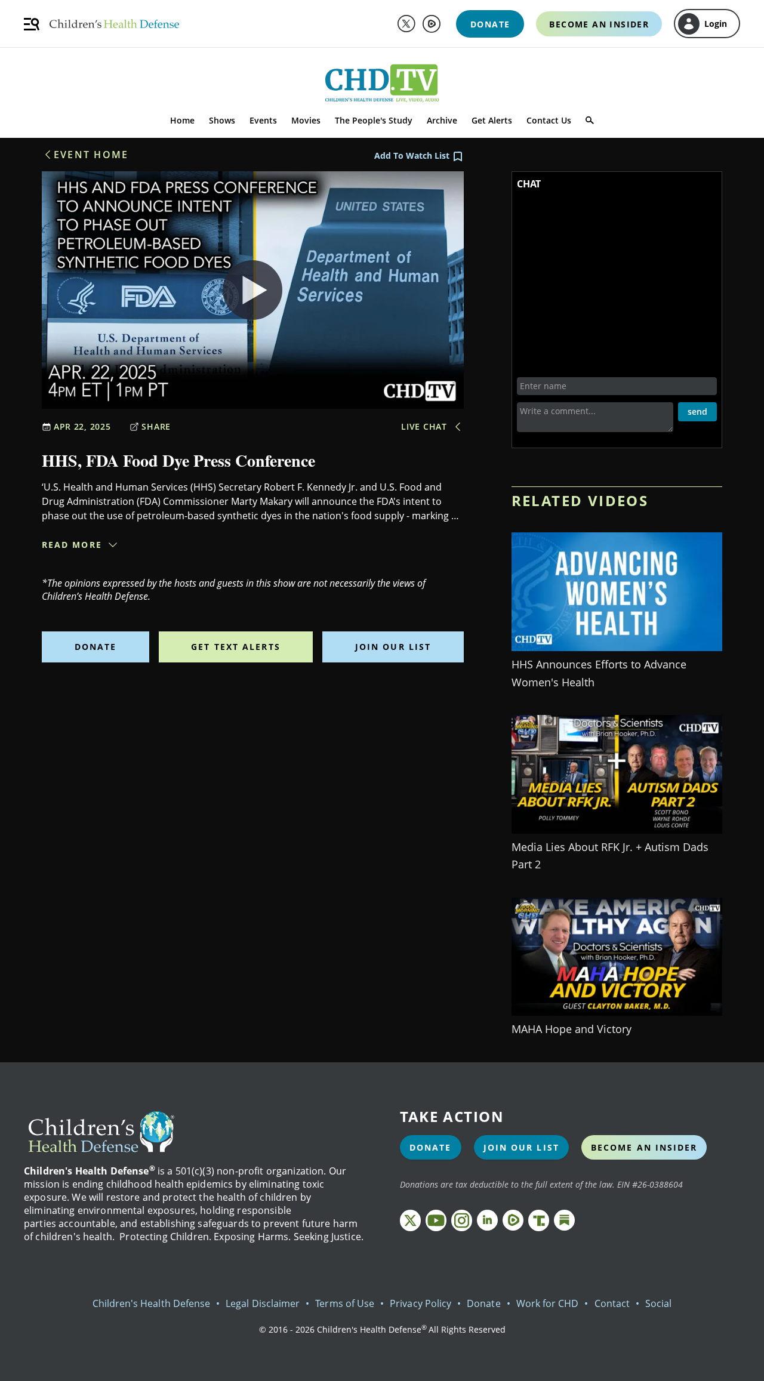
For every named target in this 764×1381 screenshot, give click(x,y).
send (697, 411)
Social (658, 1303)
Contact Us (548, 120)
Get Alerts (492, 120)
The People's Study (373, 120)
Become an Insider (644, 1147)
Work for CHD (547, 1303)
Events (263, 120)
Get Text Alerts (236, 646)
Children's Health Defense (152, 1303)
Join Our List (393, 646)
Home (182, 120)
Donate (96, 646)
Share (156, 426)
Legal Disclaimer (263, 1303)
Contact (612, 1303)
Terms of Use (344, 1303)
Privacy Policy (420, 1303)
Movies (306, 120)
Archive (442, 120)
